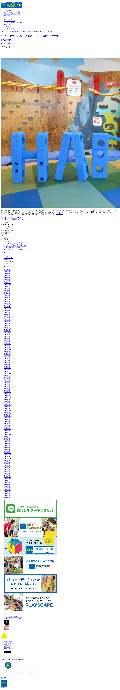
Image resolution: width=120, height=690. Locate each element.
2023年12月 (7, 327)
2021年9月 (7, 377)
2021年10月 (7, 375)
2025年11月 (7, 284)
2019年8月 (7, 418)
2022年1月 (7, 369)
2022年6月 (7, 360)
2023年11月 (7, 329)
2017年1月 (7, 475)
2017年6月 (7, 466)
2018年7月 (7, 442)
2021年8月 (7, 379)
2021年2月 (7, 390)
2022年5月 (7, 362)
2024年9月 (7, 310)
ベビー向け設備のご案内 (12, 247)
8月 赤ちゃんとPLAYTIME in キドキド (16, 249)
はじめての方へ (9, 19)
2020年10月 (7, 397)
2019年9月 (7, 416)
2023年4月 (7, 342)
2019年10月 (7, 414)
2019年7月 (7, 419)
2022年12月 (7, 349)
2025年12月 (7, 283)
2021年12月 (7, 371)
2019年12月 (7, 410)
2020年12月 (7, 393)
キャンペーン (8, 261)
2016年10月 (7, 480)
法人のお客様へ (9, 641)
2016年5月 (7, 490)
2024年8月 (7, 312)
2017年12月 (7, 454)
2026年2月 (7, 279)
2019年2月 (7, 429)
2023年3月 (7, 344)
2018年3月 (7, 449)
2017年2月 (7, 473)
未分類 (6, 263)
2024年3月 (7, 321)
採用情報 (7, 16)
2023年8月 (7, 334)
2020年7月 (7, 403)
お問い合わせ (8, 648)
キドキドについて (9, 21)
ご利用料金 (7, 10)
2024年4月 (7, 320)
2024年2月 (7, 323)
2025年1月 (7, 303)
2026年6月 (7, 273)
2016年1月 (7, 497)
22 (3, 232)
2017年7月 (7, 464)
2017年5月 (7, 467)
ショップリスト (9, 24)
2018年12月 (7, 432)
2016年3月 (7, 493)
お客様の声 (7, 26)
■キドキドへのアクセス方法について (16, 244)
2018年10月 (7, 436)
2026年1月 (7, 281)
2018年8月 (7, 440)
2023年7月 (7, 336)
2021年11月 (7, 373)
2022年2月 (7, 368)
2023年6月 (7, 338)
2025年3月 (7, 299)
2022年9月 (7, 355)
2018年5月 (7, 445)
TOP (2, 31)
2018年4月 (7, 447)
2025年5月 (7, 296)
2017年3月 (7, 471)
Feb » (6, 236)
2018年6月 (7, 443)
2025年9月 (7, 288)
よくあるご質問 (9, 28)
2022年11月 (7, 351)
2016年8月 (7, 484)
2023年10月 (7, 331)
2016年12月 (7, 477)
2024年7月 (7, 314)
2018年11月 (7, 434)
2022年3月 (7, 366)
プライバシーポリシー (11, 643)
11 (8, 228)
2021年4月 (7, 386)
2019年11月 (7, 412)
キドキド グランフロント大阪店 (16, 31)
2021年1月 (7, 392)
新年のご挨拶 (6, 40)
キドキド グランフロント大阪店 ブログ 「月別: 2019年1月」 (30, 36)
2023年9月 (7, 333)
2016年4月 (7, 491)
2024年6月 (7, 316)
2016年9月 (7, 482)
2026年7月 (7, 272)
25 (8, 232)
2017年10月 (7, 458)
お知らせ (12, 43)
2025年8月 (7, 290)
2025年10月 (7, 286)
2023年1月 (7, 347)
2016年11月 (7, 479)
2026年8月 (7, 270)
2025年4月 (7, 297)
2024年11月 (7, 307)
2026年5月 (7, 275)
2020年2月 (7, 406)
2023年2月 (7, 345)
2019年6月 (7, 421)
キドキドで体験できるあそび (13, 22)
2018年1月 (7, 453)
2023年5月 (7, 340)
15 (3, 230)
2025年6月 (7, 294)
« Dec (2, 236)
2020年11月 (7, 395)
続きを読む (59, 214)
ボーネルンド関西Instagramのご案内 (15, 246)
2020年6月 (7, 405)
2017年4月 (7, 469)
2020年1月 (7, 408)
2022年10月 (7, 353)
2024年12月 (7, 305)
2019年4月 (7, 425)
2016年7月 (7, 486)
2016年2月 (7, 495)
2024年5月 (7, 318)
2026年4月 (7, 277)
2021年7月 (7, 381)
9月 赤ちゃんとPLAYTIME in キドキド (16, 242)
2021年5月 (7, 384)
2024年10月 (7, 308)
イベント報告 (8, 258)
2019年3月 (7, 427)
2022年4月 (7, 364)
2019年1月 (7, 430)
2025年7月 (7, 292)
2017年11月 (7, 456)
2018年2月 (7, 451)
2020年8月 (7, 401)
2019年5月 (7, 423)
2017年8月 (7, 462)
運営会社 (7, 645)
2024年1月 (7, 325)
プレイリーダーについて (12, 14)
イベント (7, 256)
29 (3, 234)
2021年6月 (7, 382)
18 (8, 230)
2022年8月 (7, 357)
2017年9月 (7, 460)
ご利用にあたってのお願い (12, 12)
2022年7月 (7, 358)
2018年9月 (7, 438)
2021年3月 (7, 388)
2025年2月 (7, 301)
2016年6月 (7, 488)
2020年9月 (7, 399)
